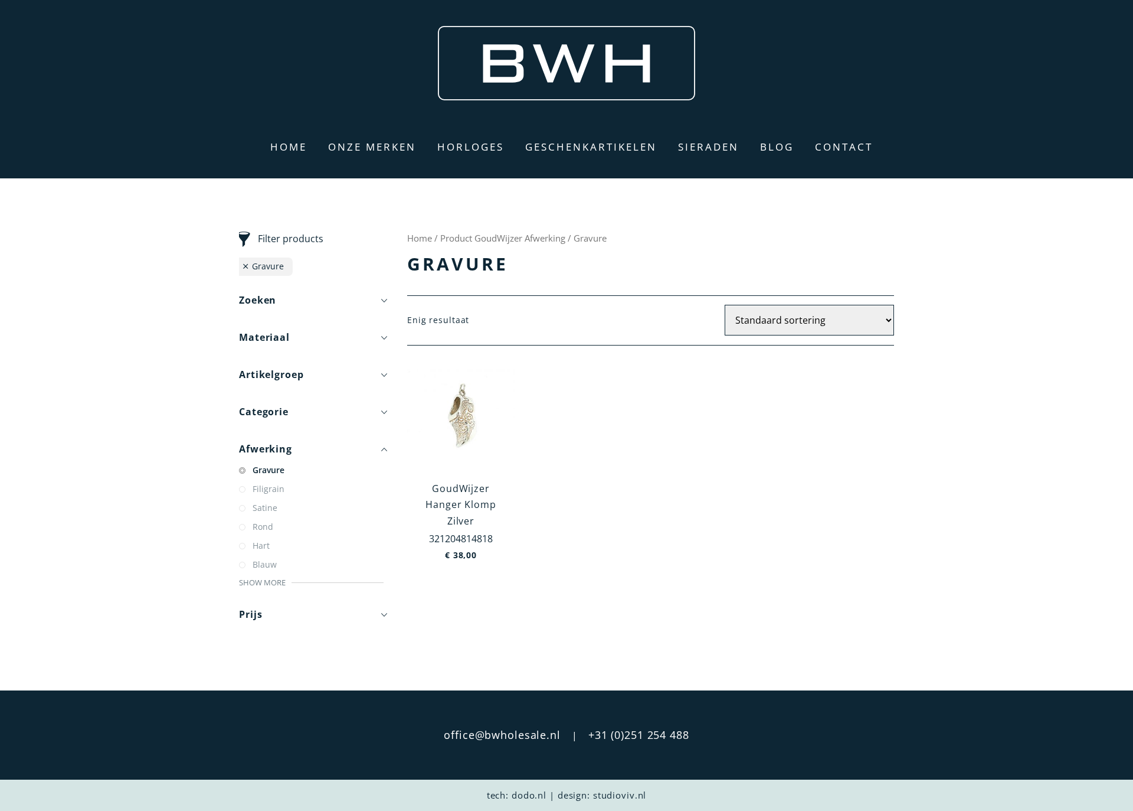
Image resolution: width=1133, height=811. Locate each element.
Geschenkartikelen (591, 147)
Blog (777, 147)
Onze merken (372, 147)
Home (288, 147)
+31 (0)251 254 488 (638, 735)
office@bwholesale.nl (502, 735)
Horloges (470, 147)
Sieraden (708, 147)
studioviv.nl (620, 795)
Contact (844, 147)
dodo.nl (529, 795)
